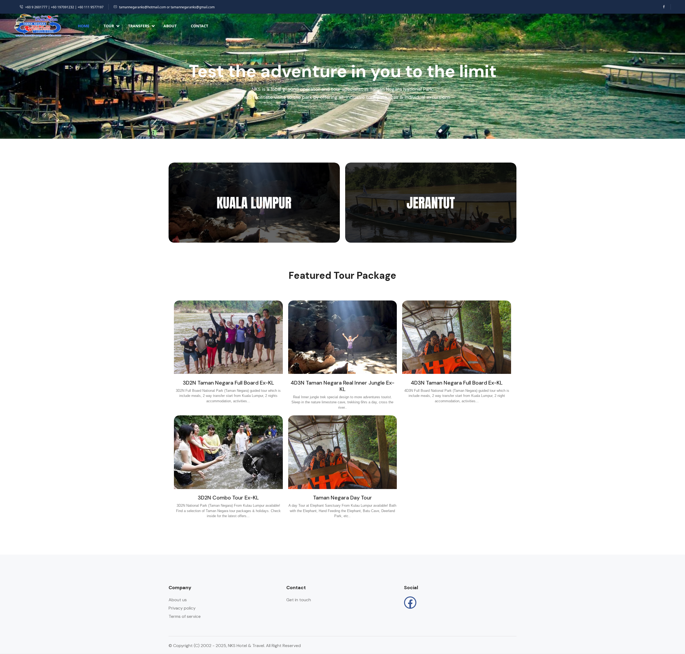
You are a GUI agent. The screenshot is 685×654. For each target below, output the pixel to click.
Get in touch (298, 600)
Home (83, 25)
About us (178, 600)
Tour (109, 25)
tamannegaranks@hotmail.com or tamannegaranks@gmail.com (167, 7)
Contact (199, 25)
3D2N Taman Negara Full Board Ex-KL (228, 382)
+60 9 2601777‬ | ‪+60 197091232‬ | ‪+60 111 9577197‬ (64, 7)
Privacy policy (182, 608)
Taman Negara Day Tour (342, 497)
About (170, 25)
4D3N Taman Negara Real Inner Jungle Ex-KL (342, 386)
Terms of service (185, 616)
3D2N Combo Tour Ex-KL (228, 497)
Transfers (138, 25)
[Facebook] (410, 602)
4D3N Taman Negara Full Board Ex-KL (457, 382)
